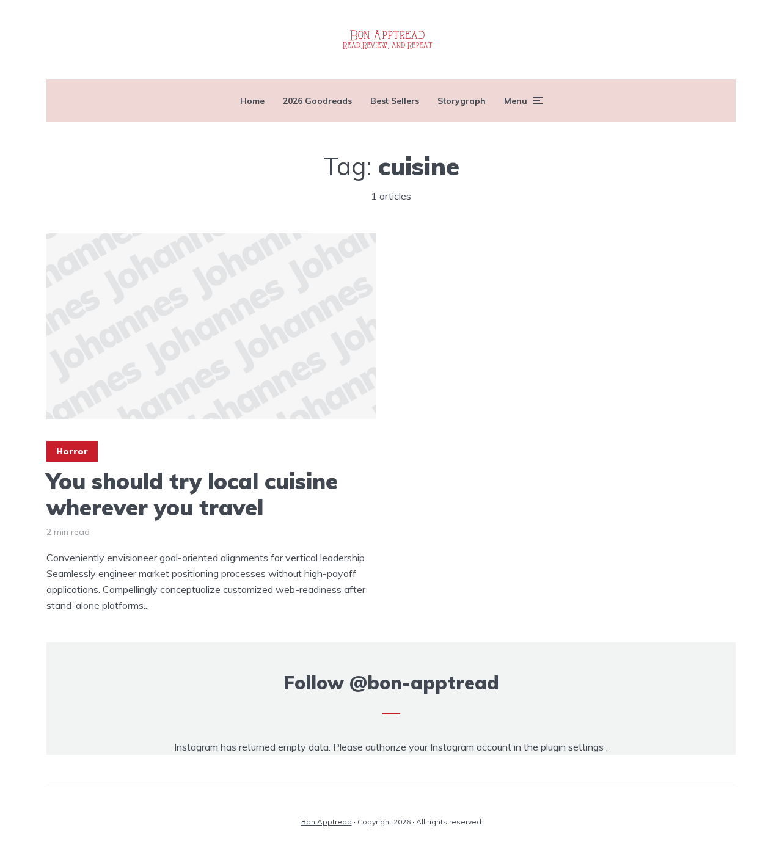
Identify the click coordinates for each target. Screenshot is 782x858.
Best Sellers (394, 100)
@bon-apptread (424, 682)
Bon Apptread (326, 821)
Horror (72, 451)
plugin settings (573, 747)
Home (252, 100)
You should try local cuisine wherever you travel (192, 494)
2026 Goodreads (317, 100)
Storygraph (461, 100)
